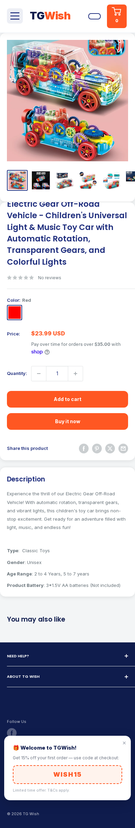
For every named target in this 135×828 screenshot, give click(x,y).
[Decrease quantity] (39, 373)
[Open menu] (15, 16)
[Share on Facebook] (84, 448)
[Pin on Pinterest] (97, 448)
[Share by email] (123, 448)
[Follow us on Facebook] (12, 733)
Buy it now (67, 421)
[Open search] (78, 16)
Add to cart (67, 399)
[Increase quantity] (75, 373)
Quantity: (17, 373)
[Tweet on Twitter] (110, 448)
